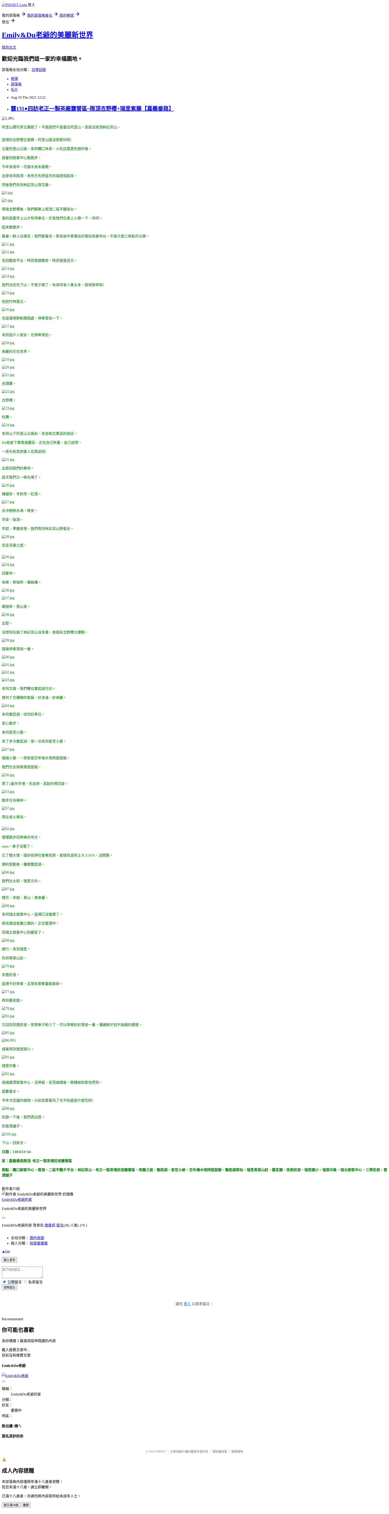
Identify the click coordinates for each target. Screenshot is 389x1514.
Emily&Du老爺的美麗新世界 (47, 35)
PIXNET (161, 1451)
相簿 (14, 79)
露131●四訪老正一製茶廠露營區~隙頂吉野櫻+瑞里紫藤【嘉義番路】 (92, 109)
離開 (26, 1505)
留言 (59, 1225)
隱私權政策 (220, 1451)
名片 (14, 89)
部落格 (16, 84)
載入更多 (9, 1260)
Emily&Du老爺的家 (17, 1200)
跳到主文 (9, 47)
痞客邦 (50, 1225)
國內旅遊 (37, 1238)
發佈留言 (9, 1287)
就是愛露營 (39, 1243)
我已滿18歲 (11, 1505)
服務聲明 (237, 1451)
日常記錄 (39, 70)
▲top (6, 1251)
